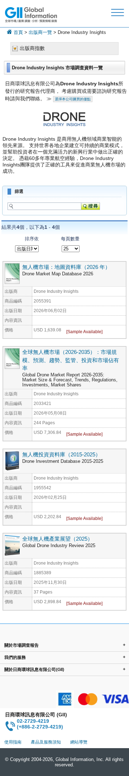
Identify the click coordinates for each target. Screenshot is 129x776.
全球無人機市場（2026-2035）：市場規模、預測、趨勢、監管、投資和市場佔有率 (70, 360)
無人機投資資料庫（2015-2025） (61, 454)
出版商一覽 (40, 32)
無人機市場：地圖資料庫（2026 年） (66, 267)
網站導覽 (78, 742)
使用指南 (13, 742)
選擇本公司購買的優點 (73, 99)
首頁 (18, 32)
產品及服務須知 (46, 742)
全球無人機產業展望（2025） (57, 539)
